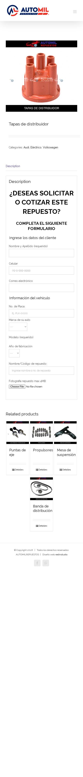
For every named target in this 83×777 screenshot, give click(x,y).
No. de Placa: (17, 306)
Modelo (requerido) (21, 337)
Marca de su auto (19, 319)
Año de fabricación (20, 346)
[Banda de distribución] (41, 488)
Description (13, 166)
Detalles (19, 469)
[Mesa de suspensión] (65, 432)
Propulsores (43, 450)
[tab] (41, 166)
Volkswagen (50, 147)
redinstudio (61, 554)
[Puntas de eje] (17, 432)
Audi (26, 147)
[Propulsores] (41, 432)
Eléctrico (36, 147)
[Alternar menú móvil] (75, 12)
